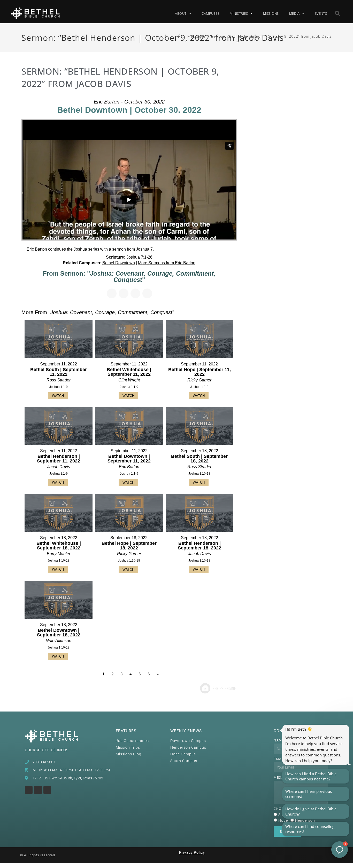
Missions (271, 13)
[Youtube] (38, 790)
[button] (338, 13)
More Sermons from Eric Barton (166, 263)
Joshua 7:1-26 (139, 257)
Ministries (239, 13)
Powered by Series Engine (217, 688)
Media (294, 13)
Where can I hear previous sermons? (308, 794)
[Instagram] (29, 790)
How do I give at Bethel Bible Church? (310, 811)
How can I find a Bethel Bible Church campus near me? (310, 776)
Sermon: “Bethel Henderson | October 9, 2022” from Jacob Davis (271, 36)
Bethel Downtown (118, 263)
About (181, 13)
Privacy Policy (192, 852)
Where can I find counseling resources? (309, 829)
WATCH (58, 396)
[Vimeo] (47, 790)
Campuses (210, 13)
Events (321, 13)
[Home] (180, 36)
